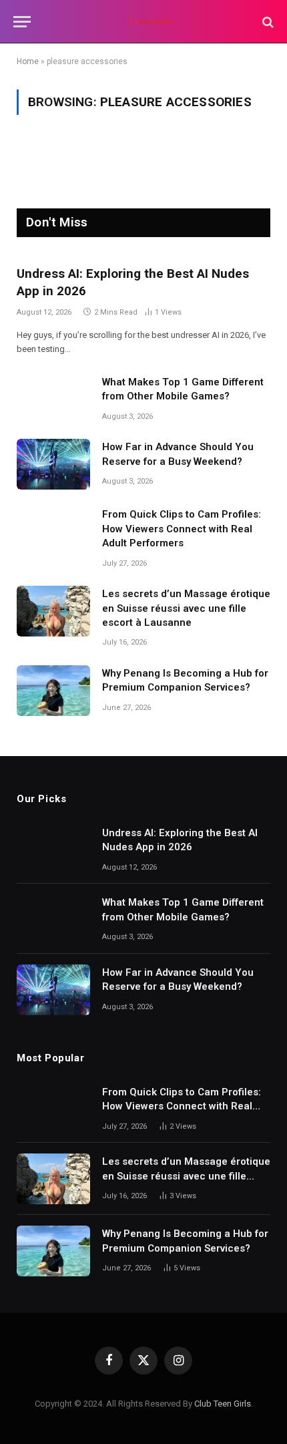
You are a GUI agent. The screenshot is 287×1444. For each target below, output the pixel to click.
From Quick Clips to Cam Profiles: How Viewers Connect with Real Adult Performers (181, 528)
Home (28, 61)
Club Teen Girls (222, 1404)
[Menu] (22, 22)
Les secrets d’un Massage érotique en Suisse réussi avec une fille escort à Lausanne (186, 608)
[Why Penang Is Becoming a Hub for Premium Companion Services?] (53, 690)
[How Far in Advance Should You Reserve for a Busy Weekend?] (53, 464)
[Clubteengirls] (150, 21)
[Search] (267, 22)
